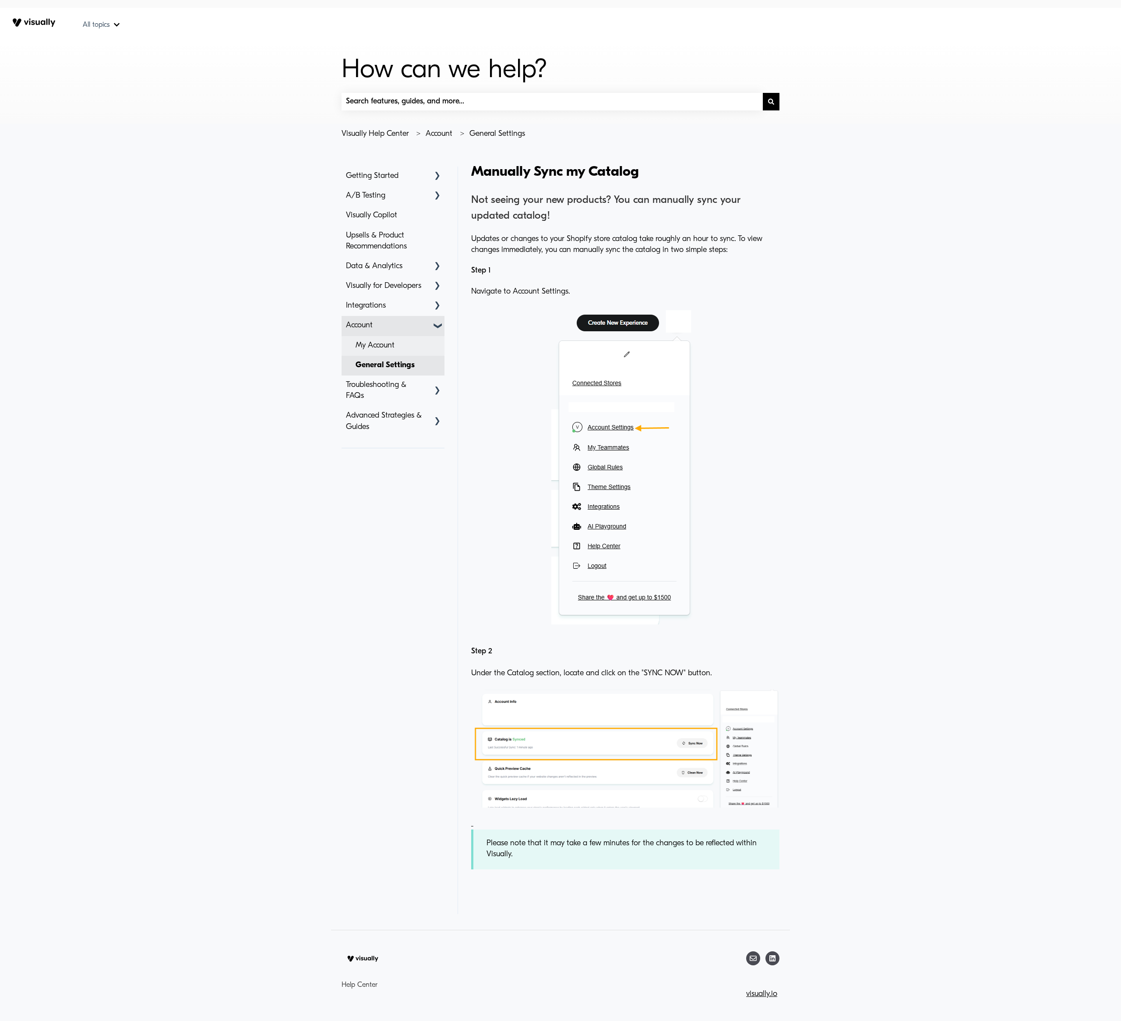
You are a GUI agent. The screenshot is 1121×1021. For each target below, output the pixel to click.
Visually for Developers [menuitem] (383, 286)
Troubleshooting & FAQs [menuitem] (376, 390)
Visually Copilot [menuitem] (371, 216)
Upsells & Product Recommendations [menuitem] (376, 241)
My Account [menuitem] (375, 346)
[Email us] (753, 958)
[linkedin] (772, 958)
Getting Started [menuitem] (372, 176)
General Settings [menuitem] (385, 365)
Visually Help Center (375, 134)
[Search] (771, 102)
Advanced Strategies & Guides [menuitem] (384, 421)
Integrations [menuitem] (366, 306)
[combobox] (552, 102)
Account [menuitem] (359, 326)
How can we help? (444, 70)
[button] (437, 176)
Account (439, 134)
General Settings (497, 134)
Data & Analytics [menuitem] (374, 266)
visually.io (761, 994)
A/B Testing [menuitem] (365, 196)
